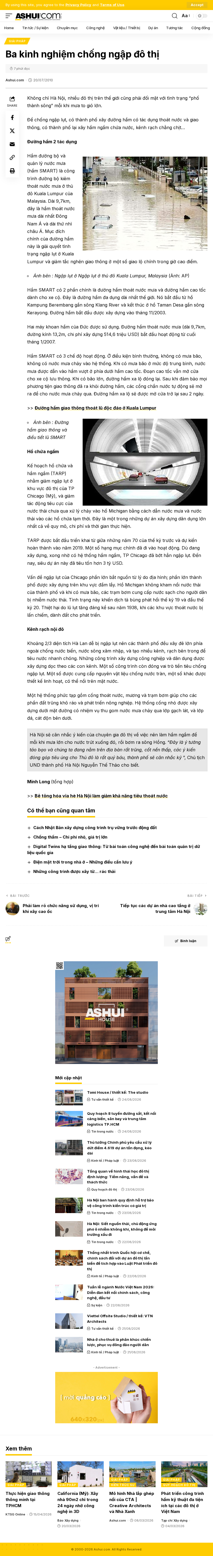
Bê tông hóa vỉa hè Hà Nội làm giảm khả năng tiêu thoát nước (101, 796)
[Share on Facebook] (12, 117)
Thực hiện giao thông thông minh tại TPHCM (28, 1499)
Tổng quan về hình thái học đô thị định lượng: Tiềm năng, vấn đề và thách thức (118, 1176)
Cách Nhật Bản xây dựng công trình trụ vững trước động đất (95, 827)
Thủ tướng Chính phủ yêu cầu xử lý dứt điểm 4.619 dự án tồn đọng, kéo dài (119, 1147)
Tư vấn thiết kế (102, 1099)
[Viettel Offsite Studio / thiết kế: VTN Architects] (69, 1321)
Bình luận (188, 941)
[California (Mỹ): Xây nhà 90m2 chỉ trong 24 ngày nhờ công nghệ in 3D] (80, 1474)
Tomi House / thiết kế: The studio (117, 1092)
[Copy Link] (12, 157)
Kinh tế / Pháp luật (105, 1161)
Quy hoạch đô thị (104, 1189)
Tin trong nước (102, 1131)
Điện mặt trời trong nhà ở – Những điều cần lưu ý (82, 862)
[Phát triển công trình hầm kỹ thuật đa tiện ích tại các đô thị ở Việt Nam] (184, 1474)
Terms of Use (112, 5)
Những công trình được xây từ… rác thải (74, 871)
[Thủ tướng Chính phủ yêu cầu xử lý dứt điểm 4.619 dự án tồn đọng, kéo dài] (69, 1147)
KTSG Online (15, 1514)
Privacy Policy (78, 5)
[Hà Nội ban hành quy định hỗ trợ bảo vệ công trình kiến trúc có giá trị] (69, 1205)
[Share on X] (12, 130)
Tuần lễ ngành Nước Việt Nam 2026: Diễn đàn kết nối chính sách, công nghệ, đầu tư (120, 1292)
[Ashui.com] (38, 16)
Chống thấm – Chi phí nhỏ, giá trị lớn (70, 837)
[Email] (12, 144)
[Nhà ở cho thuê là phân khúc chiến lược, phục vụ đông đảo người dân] (69, 1344)
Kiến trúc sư (122, 1485)
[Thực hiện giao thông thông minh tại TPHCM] (29, 1474)
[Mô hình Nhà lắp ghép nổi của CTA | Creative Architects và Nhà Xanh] (132, 1474)
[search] (175, 16)
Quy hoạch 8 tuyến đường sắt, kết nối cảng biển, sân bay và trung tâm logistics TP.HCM (121, 1118)
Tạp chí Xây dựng (174, 1520)
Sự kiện (96, 1305)
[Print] (12, 170)
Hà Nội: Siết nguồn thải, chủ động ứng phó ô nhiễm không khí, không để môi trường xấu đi (122, 1229)
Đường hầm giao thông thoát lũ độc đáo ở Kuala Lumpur (95, 408)
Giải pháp (17, 41)
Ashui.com (15, 80)
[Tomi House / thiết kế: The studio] (69, 1097)
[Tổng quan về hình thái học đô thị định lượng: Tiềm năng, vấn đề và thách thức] (69, 1176)
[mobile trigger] (10, 16)
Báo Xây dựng (67, 1520)
